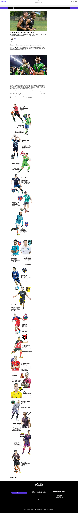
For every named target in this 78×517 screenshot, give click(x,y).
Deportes (44, 509)
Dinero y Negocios (50, 509)
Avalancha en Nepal (28, 6)
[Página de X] (56, 492)
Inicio (25, 509)
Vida (35, 509)
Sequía (23, 6)
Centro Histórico (53, 6)
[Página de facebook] (54, 492)
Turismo (28, 509)
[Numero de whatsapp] (60, 492)
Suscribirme (19, 492)
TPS (32, 6)
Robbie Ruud (17, 38)
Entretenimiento (39, 509)
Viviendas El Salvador (47, 6)
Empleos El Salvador (40, 6)
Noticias (32, 509)
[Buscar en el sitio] (7, 1)
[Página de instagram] (58, 492)
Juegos (35, 6)
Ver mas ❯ (38, 496)
